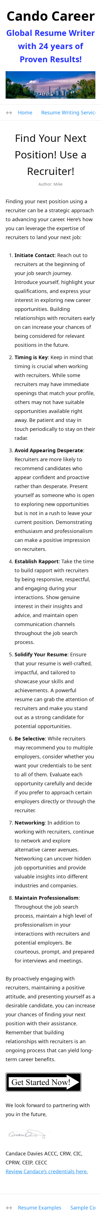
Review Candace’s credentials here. (47, 1171)
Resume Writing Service (69, 112)
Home (25, 112)
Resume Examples (39, 1207)
